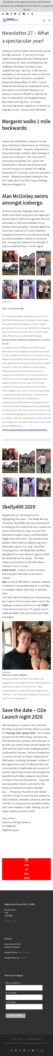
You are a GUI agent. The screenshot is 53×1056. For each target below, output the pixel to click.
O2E (21, 1039)
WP (16, 1043)
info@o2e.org (10, 921)
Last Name (11, 1002)
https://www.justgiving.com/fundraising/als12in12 (25, 429)
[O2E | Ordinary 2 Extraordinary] (10, 20)
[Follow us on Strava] (28, 13)
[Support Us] (32, 13)
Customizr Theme (40, 1043)
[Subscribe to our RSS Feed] (3, 13)
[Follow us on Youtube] (24, 13)
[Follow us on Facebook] (7, 13)
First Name (11, 993)
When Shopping (24, 952)
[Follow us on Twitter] (15, 13)
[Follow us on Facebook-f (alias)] (11, 13)
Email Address (14, 983)
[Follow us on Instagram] (19, 13)
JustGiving (23, 958)
